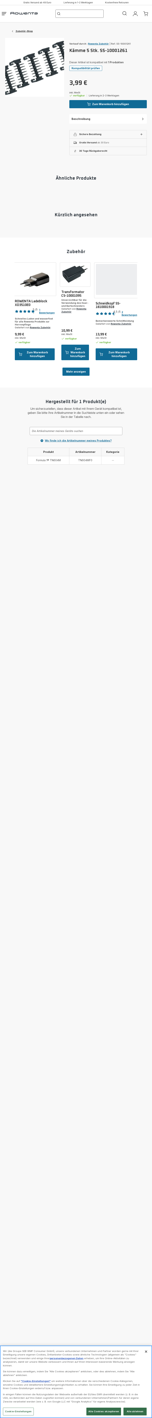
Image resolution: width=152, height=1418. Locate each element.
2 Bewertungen (129, 313)
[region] (76, 1382)
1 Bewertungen (47, 311)
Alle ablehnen (135, 1411)
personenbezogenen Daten (66, 1358)
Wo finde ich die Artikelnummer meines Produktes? (78, 440)
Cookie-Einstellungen (18, 1411)
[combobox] (76, 431)
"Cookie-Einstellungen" (36, 1381)
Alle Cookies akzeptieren (103, 1411)
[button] (108, 134)
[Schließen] (146, 1352)
